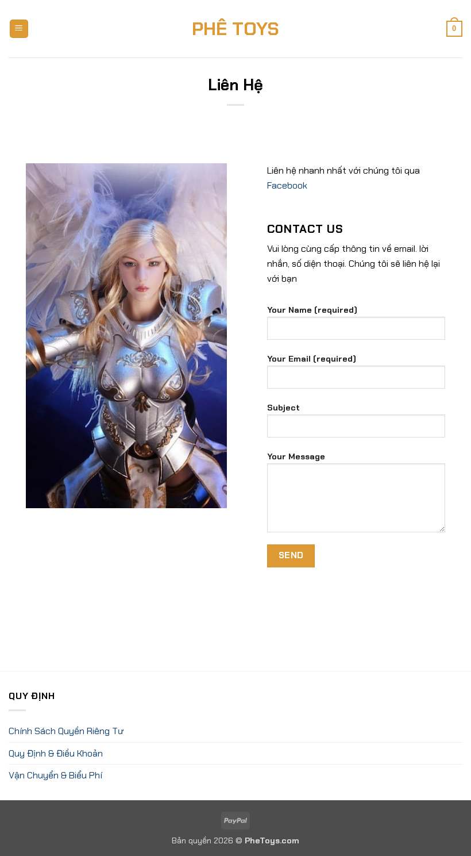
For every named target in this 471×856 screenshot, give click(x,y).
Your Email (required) (311, 359)
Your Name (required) (312, 310)
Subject (283, 407)
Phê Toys (235, 29)
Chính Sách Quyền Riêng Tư (66, 731)
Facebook (287, 185)
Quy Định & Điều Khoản (56, 753)
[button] (19, 29)
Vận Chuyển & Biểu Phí (55, 775)
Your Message (296, 456)
